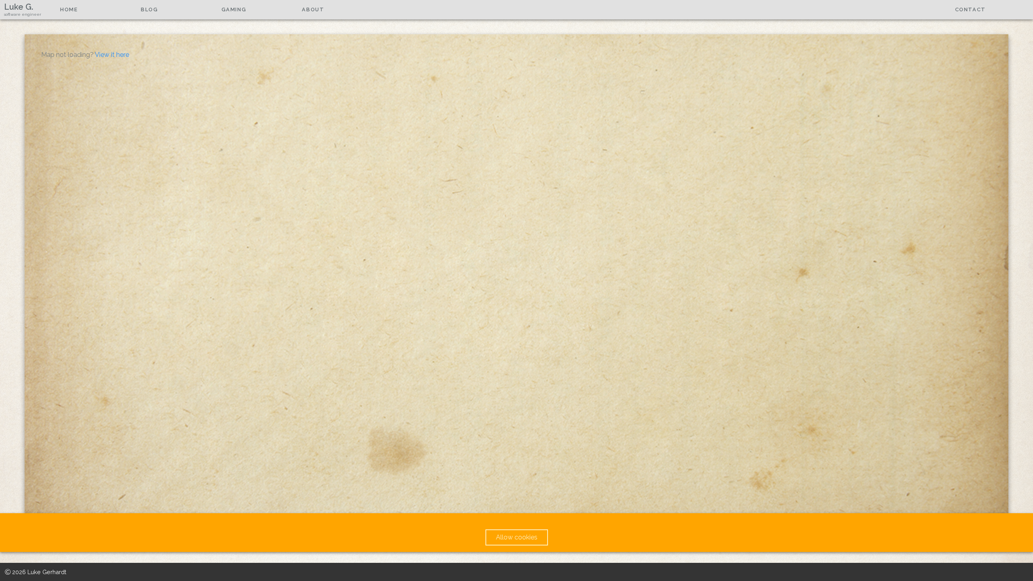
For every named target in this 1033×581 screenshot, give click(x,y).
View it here (112, 55)
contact (970, 9)
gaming (234, 9)
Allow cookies (516, 537)
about (313, 9)
